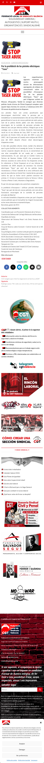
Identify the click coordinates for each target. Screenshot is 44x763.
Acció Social (5, 62)
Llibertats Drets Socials (19, 62)
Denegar (22, 750)
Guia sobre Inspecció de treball (14, 480)
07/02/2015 (6, 73)
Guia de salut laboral (10, 484)
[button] (41, 723)
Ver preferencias (22, 755)
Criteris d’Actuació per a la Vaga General (17, 487)
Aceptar (22, 744)
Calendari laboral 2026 (11, 473)
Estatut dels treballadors (12, 469)
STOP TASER (6, 259)
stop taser (16, 73)
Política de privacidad (24, 760)
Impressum (34, 760)
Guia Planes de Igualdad (11, 476)
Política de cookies (12, 760)
